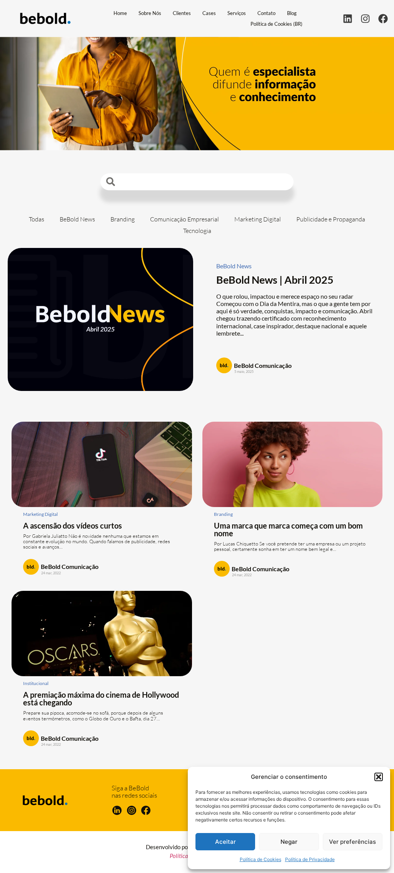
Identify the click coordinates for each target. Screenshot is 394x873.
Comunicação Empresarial (184, 219)
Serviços (236, 13)
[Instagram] (365, 18)
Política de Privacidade (310, 859)
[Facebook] (383, 18)
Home (120, 13)
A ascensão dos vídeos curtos (72, 525)
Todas (36, 219)
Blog (292, 13)
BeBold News (77, 219)
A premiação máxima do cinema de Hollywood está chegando (101, 698)
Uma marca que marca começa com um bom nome (288, 529)
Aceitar (225, 841)
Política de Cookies (260, 859)
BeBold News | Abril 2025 (275, 279)
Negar (288, 841)
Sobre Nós (150, 13)
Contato (266, 13)
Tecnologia (197, 230)
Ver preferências (352, 841)
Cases (209, 13)
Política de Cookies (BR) (276, 24)
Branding (122, 219)
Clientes (182, 13)
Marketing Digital (257, 219)
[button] (378, 777)
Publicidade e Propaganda (330, 219)
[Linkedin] (347, 18)
